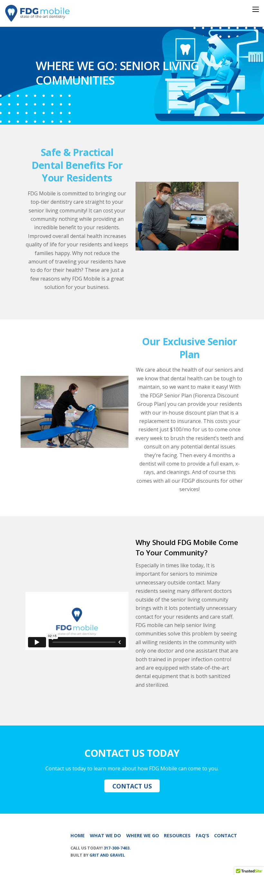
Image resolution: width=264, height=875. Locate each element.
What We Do (105, 835)
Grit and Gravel (107, 855)
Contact (225, 835)
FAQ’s (202, 835)
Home (78, 835)
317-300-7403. (117, 848)
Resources (177, 835)
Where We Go (142, 835)
